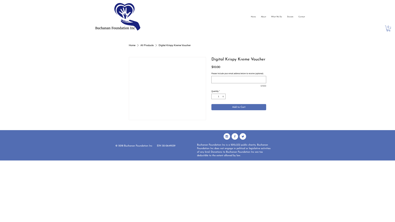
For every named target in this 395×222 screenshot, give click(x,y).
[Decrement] (214, 96)
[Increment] (223, 96)
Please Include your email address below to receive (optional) (237, 73)
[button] (388, 28)
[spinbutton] (219, 96)
